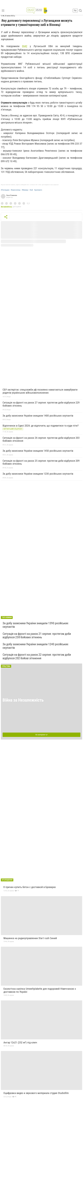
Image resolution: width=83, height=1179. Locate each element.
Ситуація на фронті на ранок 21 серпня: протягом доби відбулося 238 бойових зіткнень (37, 635)
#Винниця (25, 190)
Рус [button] (75, 10)
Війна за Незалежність (23, 700)
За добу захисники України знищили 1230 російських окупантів (38, 473)
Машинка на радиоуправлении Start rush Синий (30, 938)
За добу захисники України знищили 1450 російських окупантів (38, 450)
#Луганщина (5, 190)
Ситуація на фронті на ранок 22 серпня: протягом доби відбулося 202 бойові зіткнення (37, 656)
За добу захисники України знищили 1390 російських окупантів (35, 624)
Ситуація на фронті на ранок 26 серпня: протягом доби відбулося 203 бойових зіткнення (41, 439)
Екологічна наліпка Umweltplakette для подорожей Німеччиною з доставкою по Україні (39, 990)
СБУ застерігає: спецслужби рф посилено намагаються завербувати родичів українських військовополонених (40, 391)
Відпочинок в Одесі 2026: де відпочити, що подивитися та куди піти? (41, 425)
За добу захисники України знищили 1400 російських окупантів (38, 415)
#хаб (31, 190)
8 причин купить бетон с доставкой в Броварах (29, 887)
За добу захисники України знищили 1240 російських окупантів (35, 645)
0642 (24, 46)
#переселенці (15, 190)
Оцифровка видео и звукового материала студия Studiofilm (36, 1093)
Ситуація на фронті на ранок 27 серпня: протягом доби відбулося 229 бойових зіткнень (41, 404)
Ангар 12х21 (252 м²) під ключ (20, 1042)
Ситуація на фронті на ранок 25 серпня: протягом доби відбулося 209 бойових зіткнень (41, 462)
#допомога (38, 190)
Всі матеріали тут (41, 735)
